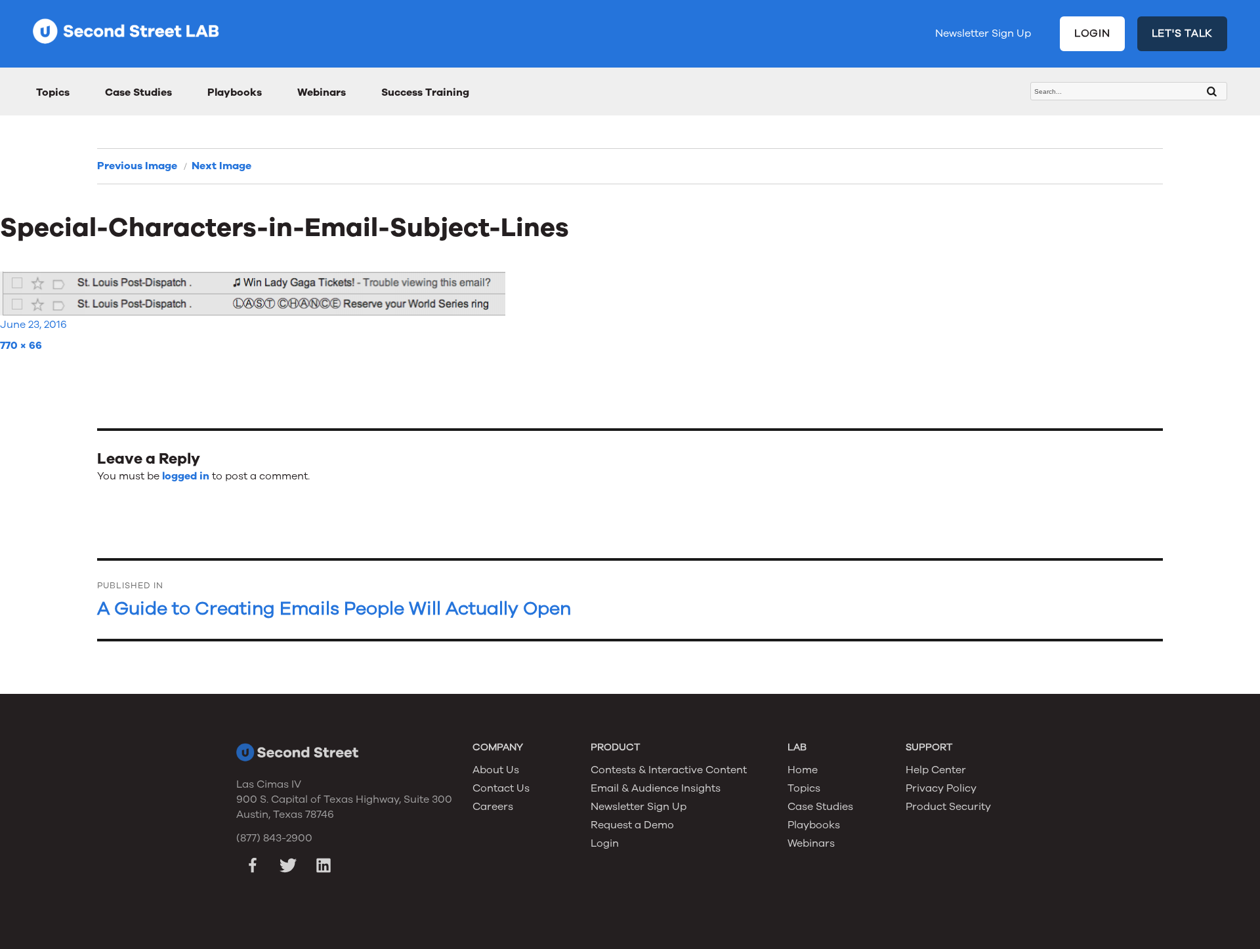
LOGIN (1092, 33)
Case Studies (138, 92)
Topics (53, 92)
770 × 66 (21, 345)
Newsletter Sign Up (983, 33)
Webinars (321, 92)
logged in (185, 476)
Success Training (425, 92)
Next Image (221, 166)
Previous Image (137, 166)
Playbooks (234, 92)
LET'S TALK (1182, 33)
